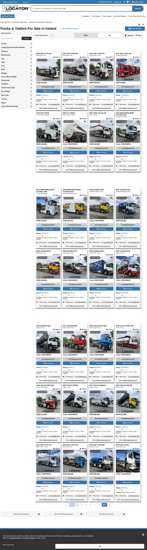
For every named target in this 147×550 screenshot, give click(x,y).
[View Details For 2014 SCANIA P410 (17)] (48, 342)
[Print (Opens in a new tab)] (139, 24)
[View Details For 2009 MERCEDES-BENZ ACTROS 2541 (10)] (75, 207)
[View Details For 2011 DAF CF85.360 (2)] (75, 69)
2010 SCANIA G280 (96, 190)
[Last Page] (110, 505)
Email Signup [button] (107, 16)
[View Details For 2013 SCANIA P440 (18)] (75, 342)
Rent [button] (86, 35)
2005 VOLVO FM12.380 (124, 326)
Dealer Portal (13, 2)
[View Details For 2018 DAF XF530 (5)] (48, 131)
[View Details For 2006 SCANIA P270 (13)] (48, 267)
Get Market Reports (120, 16)
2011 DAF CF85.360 (70, 53)
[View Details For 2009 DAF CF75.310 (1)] (48, 69)
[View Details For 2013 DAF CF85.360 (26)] (75, 461)
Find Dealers (96, 16)
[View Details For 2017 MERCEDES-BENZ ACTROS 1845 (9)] (48, 207)
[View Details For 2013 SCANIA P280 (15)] (101, 267)
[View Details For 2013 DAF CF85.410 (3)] (101, 69)
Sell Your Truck (8, 16)
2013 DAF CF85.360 (70, 445)
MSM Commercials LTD (50, 108)
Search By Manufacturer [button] (63, 514)
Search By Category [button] (21, 514)
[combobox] (89, 8)
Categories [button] (85, 16)
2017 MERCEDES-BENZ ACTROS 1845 (45, 191)
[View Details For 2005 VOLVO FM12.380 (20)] (128, 342)
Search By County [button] (106, 514)
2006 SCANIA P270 (43, 251)
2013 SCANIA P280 (96, 251)
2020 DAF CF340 (122, 445)
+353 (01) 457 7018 (105, 2)
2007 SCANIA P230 (123, 190)
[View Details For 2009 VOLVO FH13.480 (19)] (101, 342)
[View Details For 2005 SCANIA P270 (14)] (75, 267)
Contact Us (117, 2)
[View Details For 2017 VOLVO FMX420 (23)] (101, 401)
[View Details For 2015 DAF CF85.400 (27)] (101, 461)
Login (5, 2)
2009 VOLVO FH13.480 (98, 326)
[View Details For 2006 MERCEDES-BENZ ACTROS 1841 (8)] (128, 131)
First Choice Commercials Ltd (130, 499)
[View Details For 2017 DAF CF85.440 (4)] (128, 69)
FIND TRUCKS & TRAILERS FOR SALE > (14, 22)
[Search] (33, 8)
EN (124, 2)
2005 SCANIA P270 (70, 251)
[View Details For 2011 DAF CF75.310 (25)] (48, 461)
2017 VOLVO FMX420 (97, 385)
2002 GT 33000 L (69, 113)
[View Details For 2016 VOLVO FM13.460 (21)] (48, 401)
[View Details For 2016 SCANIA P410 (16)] (128, 267)
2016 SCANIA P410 (123, 251)
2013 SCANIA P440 (70, 326)
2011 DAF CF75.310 (43, 445)
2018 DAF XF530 (42, 113)
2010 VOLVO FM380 (70, 385)
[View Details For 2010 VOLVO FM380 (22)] (75, 401)
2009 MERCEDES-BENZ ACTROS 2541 (72, 191)
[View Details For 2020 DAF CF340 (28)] (128, 461)
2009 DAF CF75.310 (43, 53)
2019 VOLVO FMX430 (124, 385)
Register (25, 2)
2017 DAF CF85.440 (123, 53)
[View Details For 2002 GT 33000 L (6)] (75, 131)
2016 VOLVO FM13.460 (45, 385)
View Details (49, 91)
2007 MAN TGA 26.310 (97, 113)
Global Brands (139, 2)
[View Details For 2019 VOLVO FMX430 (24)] (128, 401)
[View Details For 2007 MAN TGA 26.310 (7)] (101, 131)
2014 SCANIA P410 (43, 326)
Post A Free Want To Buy (137, 16)
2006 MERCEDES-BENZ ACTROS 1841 (125, 114)
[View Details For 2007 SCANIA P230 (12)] (128, 207)
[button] (128, 35)
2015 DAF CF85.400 (97, 445)
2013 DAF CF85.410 (97, 53)
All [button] (110, 35)
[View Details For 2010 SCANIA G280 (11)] (101, 207)
